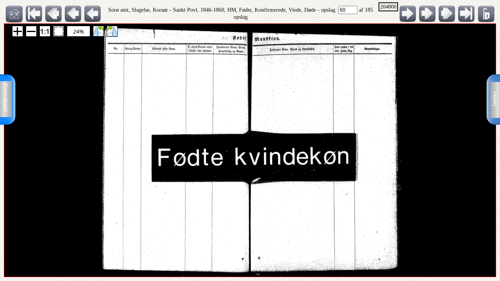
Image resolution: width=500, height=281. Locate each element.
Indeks (494, 99)
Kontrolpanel (6, 98)
